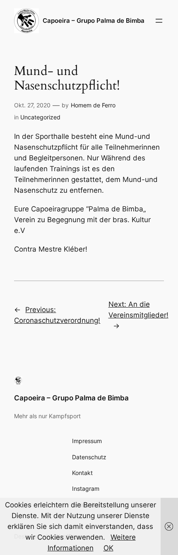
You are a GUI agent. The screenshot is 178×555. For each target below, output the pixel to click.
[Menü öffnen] (159, 21)
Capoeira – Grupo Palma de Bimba (71, 398)
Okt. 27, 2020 (32, 105)
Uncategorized (40, 117)
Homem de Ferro (93, 105)
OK (108, 548)
